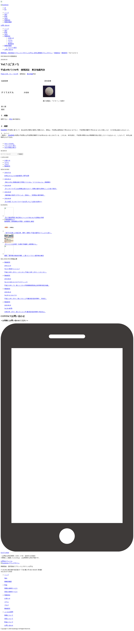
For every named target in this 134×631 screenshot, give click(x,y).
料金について (8, 622)
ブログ (10, 42)
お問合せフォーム (6, 561)
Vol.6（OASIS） (9, 143)
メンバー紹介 (12, 47)
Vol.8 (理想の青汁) (10, 147)
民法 (10, 119)
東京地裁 (30, 74)
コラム (10, 40)
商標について (8, 615)
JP (5, 8)
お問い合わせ (5, 25)
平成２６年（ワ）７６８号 (9, 74)
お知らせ (11, 38)
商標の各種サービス (11, 588)
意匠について (8, 618)
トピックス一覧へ (10, 145)
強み (5, 14)
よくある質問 (8, 612)
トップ (6, 12)
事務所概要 (8, 22)
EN (5, 9)
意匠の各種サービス (11, 591)
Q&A (6, 18)
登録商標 (4, 130)
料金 (5, 16)
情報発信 (7, 20)
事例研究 (11, 44)
